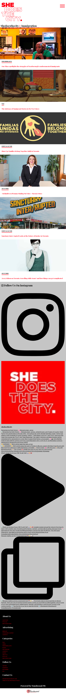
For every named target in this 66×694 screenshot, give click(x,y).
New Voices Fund (6, 623)
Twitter (4, 666)
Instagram (5, 669)
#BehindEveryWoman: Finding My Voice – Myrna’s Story (22, 194)
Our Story (5, 620)
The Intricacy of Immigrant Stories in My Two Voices (20, 109)
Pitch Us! (4, 622)
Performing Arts (7, 61)
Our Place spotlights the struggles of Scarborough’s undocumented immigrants (31, 66)
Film (3, 104)
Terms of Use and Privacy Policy (11, 680)
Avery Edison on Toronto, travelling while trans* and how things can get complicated (32, 278)
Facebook (5, 667)
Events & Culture (7, 146)
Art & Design (5, 649)
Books (4, 647)
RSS (3, 671)
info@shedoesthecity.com (9, 678)
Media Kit (4, 631)
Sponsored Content (8, 633)
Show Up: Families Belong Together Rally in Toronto (20, 151)
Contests (5, 634)
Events (4, 653)
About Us (4, 654)
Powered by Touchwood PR (33, 686)
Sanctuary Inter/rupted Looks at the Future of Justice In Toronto (25, 236)
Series (4, 644)
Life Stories (5, 188)
